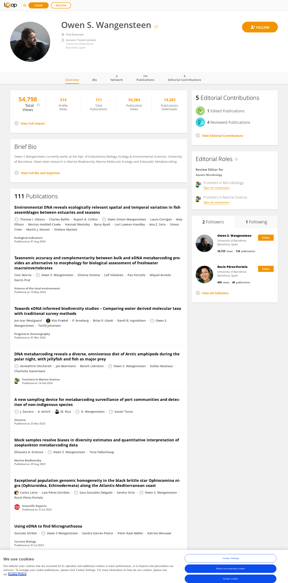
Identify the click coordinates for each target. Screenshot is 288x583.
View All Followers (215, 293)
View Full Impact (33, 123)
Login (38, 5)
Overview (72, 80)
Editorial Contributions (184, 78)
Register (61, 5)
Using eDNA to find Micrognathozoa (48, 526)
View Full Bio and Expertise (40, 173)
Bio (94, 80)
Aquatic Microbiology (209, 175)
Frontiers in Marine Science (225, 197)
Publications (145, 78)
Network (116, 78)
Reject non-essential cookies (230, 568)
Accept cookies (230, 578)
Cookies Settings (230, 558)
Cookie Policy (17, 574)
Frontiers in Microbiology (223, 183)
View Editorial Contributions (222, 136)
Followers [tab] (213, 222)
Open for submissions (216, 187)
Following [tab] (256, 222)
